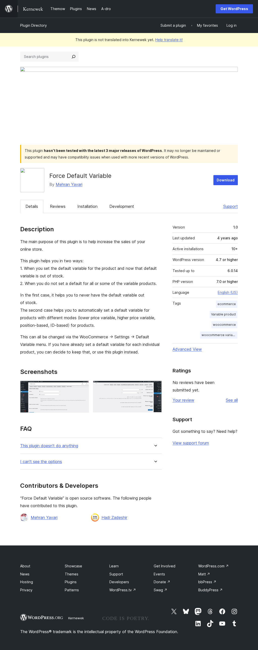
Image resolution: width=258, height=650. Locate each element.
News (24, 574)
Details (31, 206)
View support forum (191, 442)
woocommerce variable (219, 335)
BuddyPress (210, 590)
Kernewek (76, 618)
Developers (119, 582)
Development (121, 206)
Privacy (26, 590)
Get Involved (164, 566)
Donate (162, 582)
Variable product (223, 314)
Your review (183, 400)
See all (232, 400)
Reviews (58, 206)
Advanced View (187, 349)
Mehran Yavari (69, 184)
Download (226, 180)
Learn (114, 566)
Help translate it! (169, 40)
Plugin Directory (33, 25)
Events (159, 574)
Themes (71, 574)
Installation (87, 206)
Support (230, 206)
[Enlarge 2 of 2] (154, 387)
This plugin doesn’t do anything (49, 445)
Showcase (73, 566)
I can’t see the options (41, 461)
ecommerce (226, 304)
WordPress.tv (122, 590)
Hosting (26, 582)
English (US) (228, 292)
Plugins (71, 582)
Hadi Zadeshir (114, 517)
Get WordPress (234, 9)
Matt (204, 574)
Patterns (72, 590)
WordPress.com (213, 566)
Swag (160, 590)
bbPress (207, 582)
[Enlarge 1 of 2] (82, 387)
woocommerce (224, 325)
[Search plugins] (74, 57)
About (25, 566)
